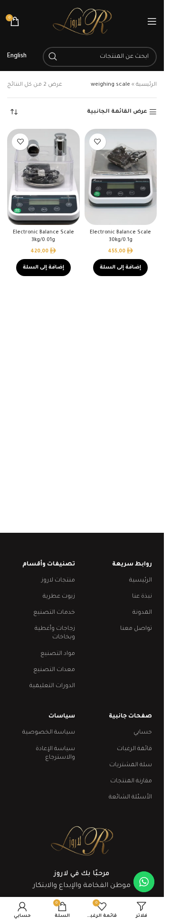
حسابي (142, 732)
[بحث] (53, 57)
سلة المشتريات (130, 765)
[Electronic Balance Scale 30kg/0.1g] (121, 177)
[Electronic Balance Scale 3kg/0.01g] (43, 177)
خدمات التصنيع (54, 612)
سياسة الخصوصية (48, 732)
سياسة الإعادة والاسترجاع (55, 753)
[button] (120, 267)
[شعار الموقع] (82, 22)
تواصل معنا (136, 629)
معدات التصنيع (54, 670)
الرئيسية (146, 85)
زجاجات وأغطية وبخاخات (55, 633)
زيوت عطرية (59, 596)
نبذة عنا (142, 596)
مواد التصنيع (57, 654)
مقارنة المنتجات (131, 781)
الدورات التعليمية (52, 686)
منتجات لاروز (58, 580)
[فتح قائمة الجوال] (152, 21)
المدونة (142, 612)
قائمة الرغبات (134, 749)
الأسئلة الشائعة (130, 797)
